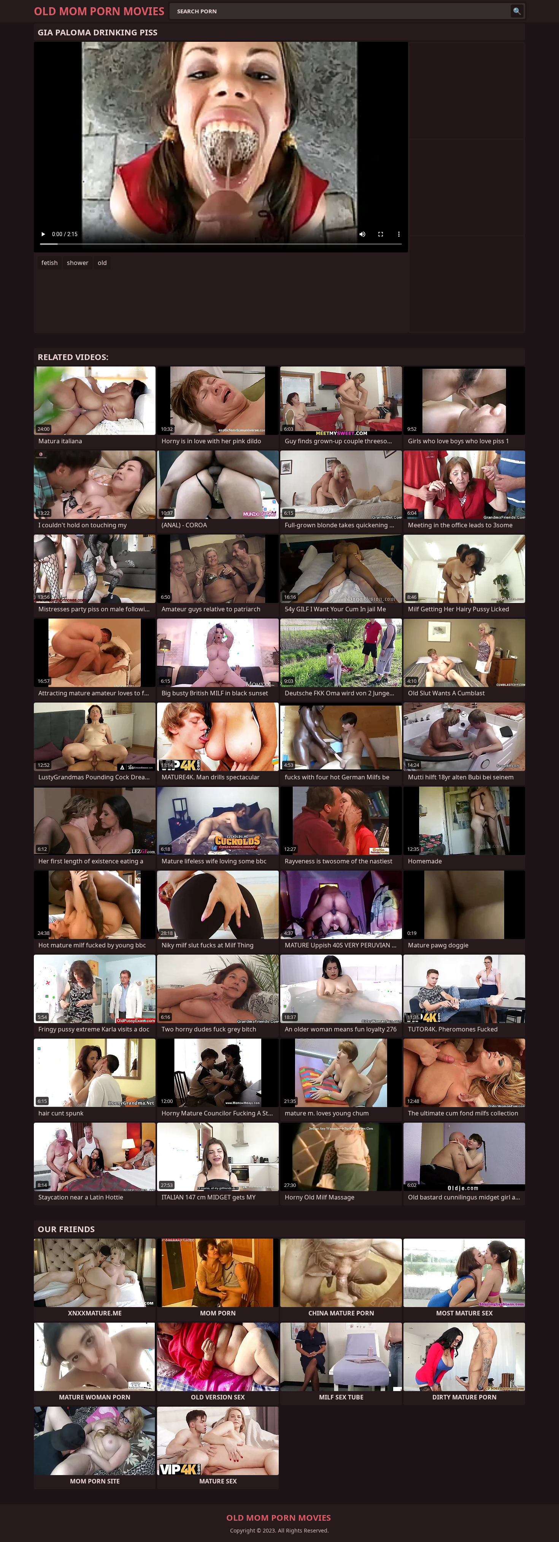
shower (78, 263)
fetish (49, 263)
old (102, 263)
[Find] (517, 11)
